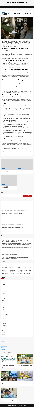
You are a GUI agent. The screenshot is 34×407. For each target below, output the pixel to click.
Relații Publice (14, 273)
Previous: (9, 152)
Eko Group (12, 267)
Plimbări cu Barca (22, 271)
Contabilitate (4, 298)
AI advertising (3, 349)
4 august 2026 (6, 367)
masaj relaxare (18, 270)
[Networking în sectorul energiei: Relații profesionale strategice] (9, 164)
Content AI (2, 348)
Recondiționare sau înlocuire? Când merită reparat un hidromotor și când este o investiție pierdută (17, 207)
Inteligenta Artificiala (5, 314)
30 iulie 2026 (22, 368)
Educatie (3, 307)
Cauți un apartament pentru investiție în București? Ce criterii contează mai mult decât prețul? (16, 230)
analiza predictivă (14, 264)
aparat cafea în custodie (19, 264)
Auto (2, 289)
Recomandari (4, 323)
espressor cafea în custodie (23, 267)
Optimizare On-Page (12, 271)
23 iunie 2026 (6, 401)
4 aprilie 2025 (22, 172)
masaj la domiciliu (14, 270)
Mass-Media (25, 270)
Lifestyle (3, 318)
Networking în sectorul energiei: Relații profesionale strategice (8, 171)
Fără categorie (4, 311)
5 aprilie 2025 (6, 172)
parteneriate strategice (17, 271)
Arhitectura (3, 284)
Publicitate (3, 168)
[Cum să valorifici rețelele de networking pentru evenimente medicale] (25, 164)
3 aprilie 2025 (6, 188)
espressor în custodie (29, 267)
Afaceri (3, 280)
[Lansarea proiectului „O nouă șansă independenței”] (9, 359)
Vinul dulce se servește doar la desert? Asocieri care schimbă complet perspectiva (14, 210)
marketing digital (5, 270)
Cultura (3, 300)
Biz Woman (3, 341)
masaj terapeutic (22, 270)
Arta (2, 286)
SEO (18, 273)
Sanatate (3, 327)
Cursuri (3, 302)
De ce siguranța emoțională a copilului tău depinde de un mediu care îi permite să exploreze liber (25, 366)
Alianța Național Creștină (9, 264)
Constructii (3, 296)
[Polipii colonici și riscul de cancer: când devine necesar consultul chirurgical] (9, 393)
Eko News (17, 267)
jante (25, 268)
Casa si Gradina (4, 293)
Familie (3, 309)
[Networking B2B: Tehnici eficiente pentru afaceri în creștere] (9, 180)
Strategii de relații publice (28, 273)
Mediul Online (29, 270)
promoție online (26, 271)
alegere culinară (4, 264)
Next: (25, 152)
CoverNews (20, 405)
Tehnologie (3, 332)
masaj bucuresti (10, 270)
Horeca (3, 312)
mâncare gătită (3, 271)
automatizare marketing (25, 264)
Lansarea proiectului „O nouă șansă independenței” (10, 202)
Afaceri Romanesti (4, 346)
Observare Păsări (7, 271)
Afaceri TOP (3, 347)
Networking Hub (17, 2)
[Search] (31, 7)
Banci (2, 291)
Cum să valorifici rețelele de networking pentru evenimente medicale (24, 171)
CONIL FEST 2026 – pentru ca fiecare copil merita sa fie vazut (11, 216)
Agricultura (3, 282)
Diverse (3, 305)
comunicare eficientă (14, 265)
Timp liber (3, 334)
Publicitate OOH (6, 273)
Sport (2, 328)
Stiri (2, 330)
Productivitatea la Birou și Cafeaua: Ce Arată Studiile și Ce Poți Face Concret (13, 227)
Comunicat (3, 295)
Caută (2, 192)
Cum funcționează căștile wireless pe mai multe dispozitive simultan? (12, 224)
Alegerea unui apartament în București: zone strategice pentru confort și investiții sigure (16, 221)
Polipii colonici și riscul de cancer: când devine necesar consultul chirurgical (13, 213)
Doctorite (2, 342)
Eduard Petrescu (6, 267)
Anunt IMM (3, 343)
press (3, 188)
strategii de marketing (22, 273)
